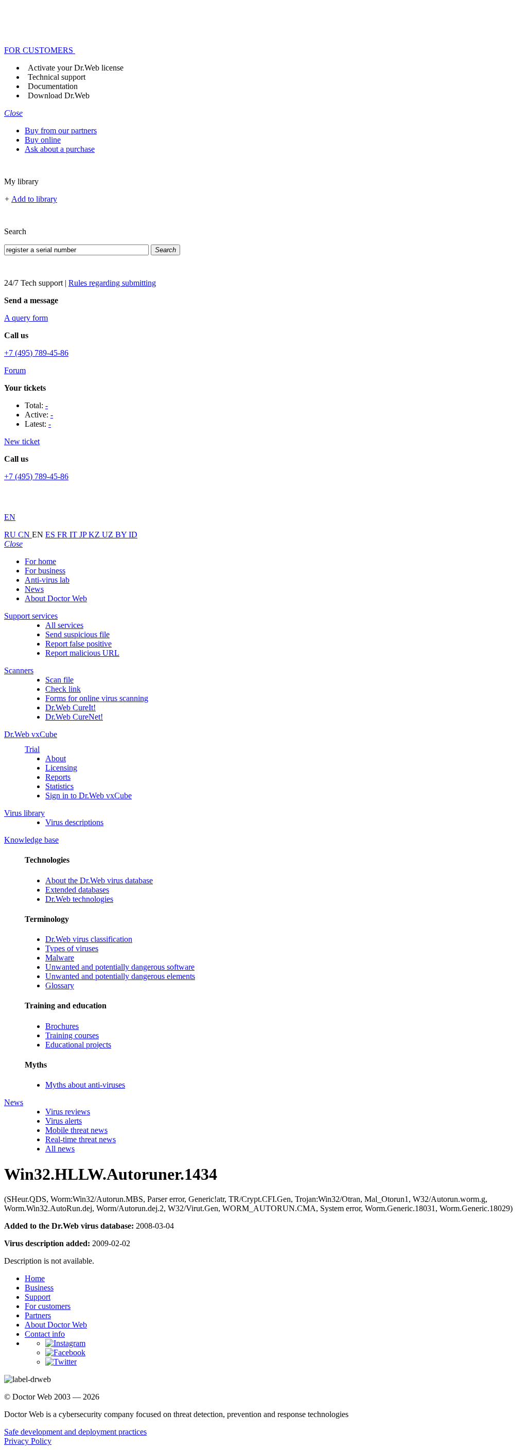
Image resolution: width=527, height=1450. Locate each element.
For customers (48, 1306)
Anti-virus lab (47, 579)
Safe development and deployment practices (75, 1431)
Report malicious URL (82, 653)
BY (122, 534)
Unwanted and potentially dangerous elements (120, 976)
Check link (63, 689)
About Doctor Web (56, 598)
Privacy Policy (27, 1441)
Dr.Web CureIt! (70, 707)
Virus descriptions (74, 822)
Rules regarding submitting (112, 282)
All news (60, 1148)
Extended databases (77, 889)
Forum (15, 370)
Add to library (34, 199)
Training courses (72, 1035)
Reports (58, 777)
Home (35, 1278)
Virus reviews (67, 1111)
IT (74, 534)
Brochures (62, 1026)
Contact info (45, 1334)
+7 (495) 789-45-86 (36, 352)
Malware (59, 957)
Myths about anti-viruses (85, 1084)
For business (45, 570)
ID (133, 534)
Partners (38, 1315)
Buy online (43, 139)
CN (25, 534)
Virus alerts (63, 1120)
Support (37, 1296)
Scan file (59, 679)
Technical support (56, 77)
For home (40, 561)
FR (63, 534)
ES (51, 534)
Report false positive (78, 643)
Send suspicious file (77, 634)
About (55, 758)
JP (84, 534)
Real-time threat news (80, 1139)
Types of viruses (71, 948)
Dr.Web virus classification (88, 939)
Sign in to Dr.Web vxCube (88, 795)
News (34, 589)
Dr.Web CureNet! (74, 716)
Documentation (53, 86)
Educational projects (78, 1044)
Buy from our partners (61, 130)
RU (11, 534)
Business (39, 1287)
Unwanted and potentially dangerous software (120, 967)
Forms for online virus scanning (96, 698)
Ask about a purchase (60, 149)
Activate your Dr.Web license (76, 67)
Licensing (61, 767)
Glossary (59, 985)
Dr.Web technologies (79, 899)
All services (64, 625)
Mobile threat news (76, 1130)
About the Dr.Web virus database (99, 880)
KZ (95, 534)
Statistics (59, 786)
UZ (108, 534)
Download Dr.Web (59, 95)
